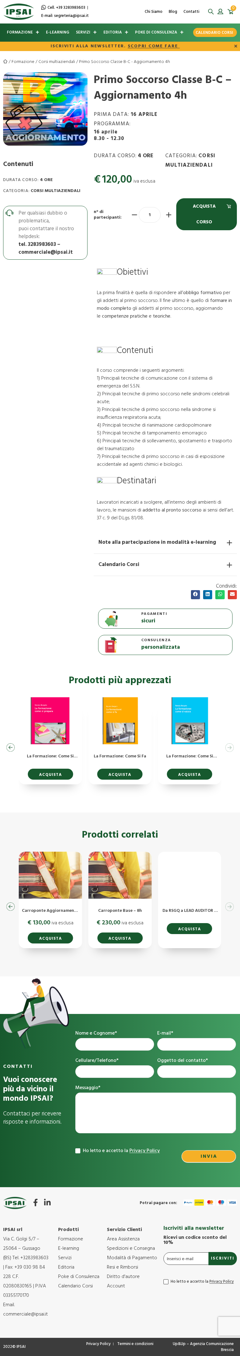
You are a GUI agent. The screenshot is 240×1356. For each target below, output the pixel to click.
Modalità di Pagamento (132, 1258)
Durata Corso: (21, 180)
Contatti (191, 11)
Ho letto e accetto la (121, 1151)
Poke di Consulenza (156, 32)
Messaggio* (87, 1088)
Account (116, 1286)
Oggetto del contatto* (182, 1061)
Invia (209, 1156)
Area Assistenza (123, 1239)
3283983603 (42, 244)
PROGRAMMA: (112, 131)
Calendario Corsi (214, 32)
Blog (173, 11)
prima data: (126, 114)
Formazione (20, 32)
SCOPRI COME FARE (154, 46)
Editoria (112, 32)
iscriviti (222, 1258)
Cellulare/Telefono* (96, 1061)
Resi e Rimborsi (122, 1267)
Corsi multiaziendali (56, 61)
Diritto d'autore (123, 1277)
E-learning (57, 32)
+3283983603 (34, 1258)
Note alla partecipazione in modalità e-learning (157, 542)
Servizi (83, 32)
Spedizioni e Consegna (131, 1248)
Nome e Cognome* (96, 1033)
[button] (211, 12)
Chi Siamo (153, 11)
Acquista (50, 775)
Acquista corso (204, 214)
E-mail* (165, 1033)
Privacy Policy (144, 1151)
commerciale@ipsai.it (45, 252)
